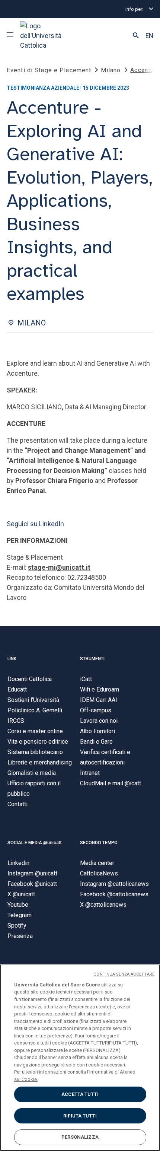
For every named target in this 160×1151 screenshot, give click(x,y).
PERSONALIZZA (80, 1137)
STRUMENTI (92, 658)
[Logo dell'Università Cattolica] (48, 35)
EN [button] (149, 35)
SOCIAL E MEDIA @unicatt (34, 842)
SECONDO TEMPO (99, 842)
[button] (136, 35)
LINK (11, 658)
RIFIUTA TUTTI (80, 1116)
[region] (80, 1057)
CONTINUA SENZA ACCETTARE (123, 974)
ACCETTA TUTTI (80, 1094)
